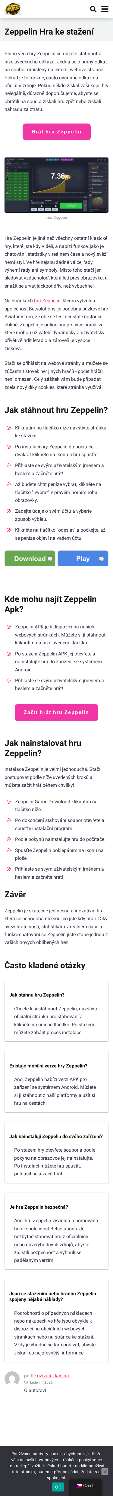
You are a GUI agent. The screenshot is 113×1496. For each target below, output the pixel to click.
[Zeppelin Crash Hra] (12, 8)
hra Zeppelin (47, 301)
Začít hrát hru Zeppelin (56, 712)
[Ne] (104, 1471)
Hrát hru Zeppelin (57, 131)
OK (58, 1487)
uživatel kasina (53, 1375)
